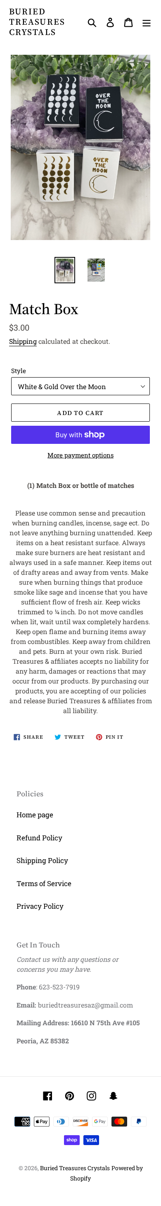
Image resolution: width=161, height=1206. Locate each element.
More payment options (80, 455)
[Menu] (146, 21)
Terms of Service (44, 883)
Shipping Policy (42, 860)
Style (18, 370)
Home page (35, 814)
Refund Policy (39, 837)
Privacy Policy (40, 906)
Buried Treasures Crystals (37, 21)
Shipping (23, 341)
